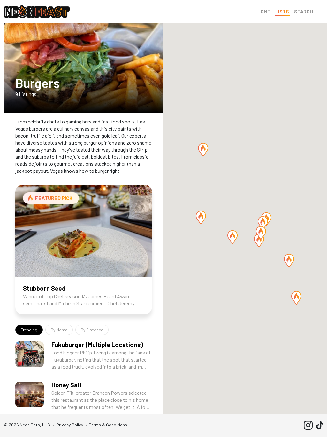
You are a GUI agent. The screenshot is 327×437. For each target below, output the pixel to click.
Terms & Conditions (108, 424)
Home (263, 11)
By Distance (92, 329)
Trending (29, 329)
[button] (296, 297)
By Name (59, 329)
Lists (282, 11)
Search (303, 11)
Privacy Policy (69, 424)
